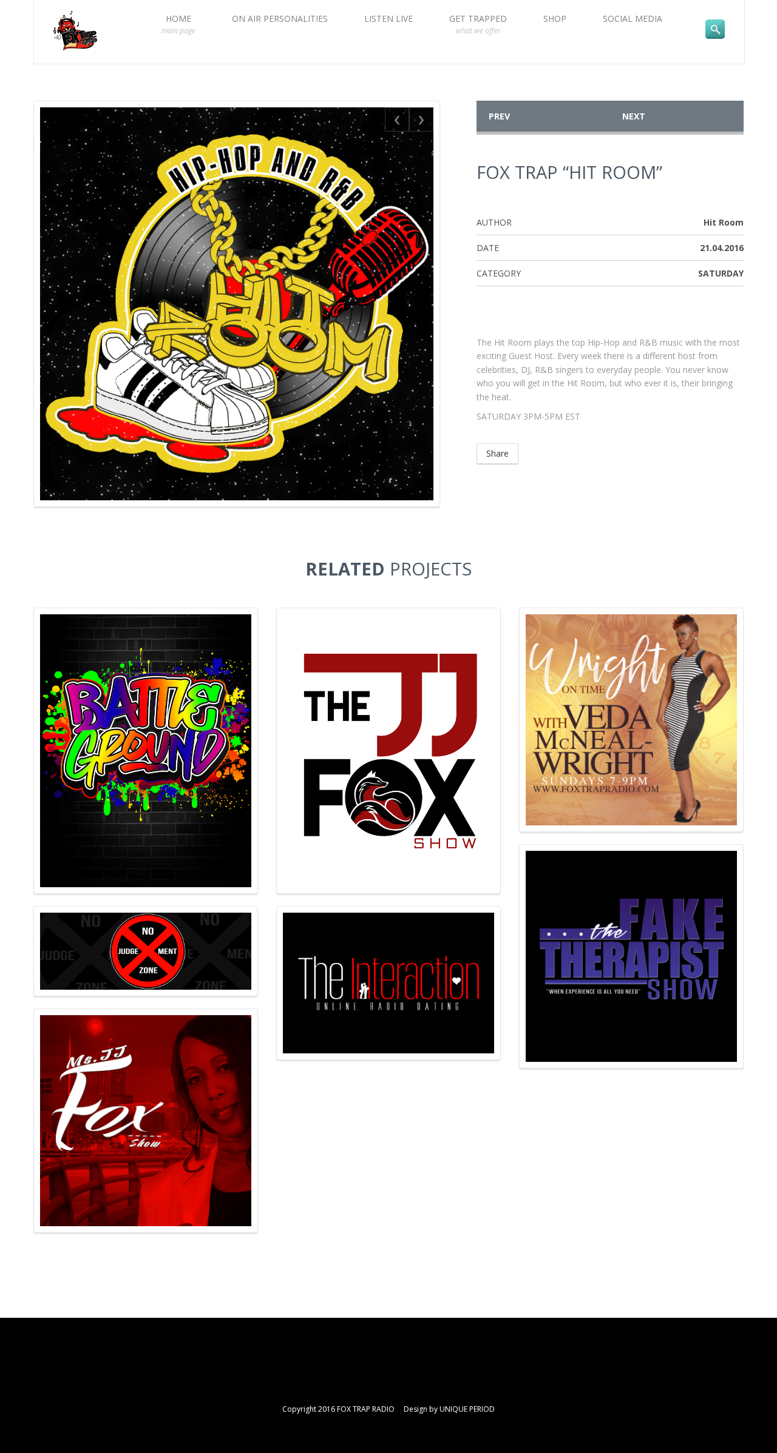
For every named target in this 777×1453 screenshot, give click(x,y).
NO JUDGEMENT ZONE (145, 974)
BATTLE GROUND (146, 676)
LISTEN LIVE (388, 18)
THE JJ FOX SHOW (388, 676)
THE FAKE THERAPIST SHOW (631, 912)
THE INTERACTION (388, 974)
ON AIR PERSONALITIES (280, 18)
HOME (178, 24)
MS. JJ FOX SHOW (146, 1077)
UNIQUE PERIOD (467, 1409)
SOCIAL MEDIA (632, 18)
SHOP (554, 18)
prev (499, 116)
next (633, 116)
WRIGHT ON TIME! (631, 676)
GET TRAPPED (478, 24)
